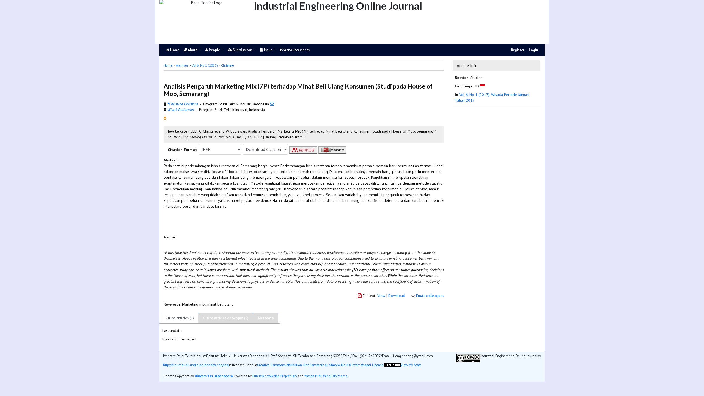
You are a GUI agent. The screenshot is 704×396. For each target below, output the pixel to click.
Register (517, 50)
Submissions (242, 50)
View (381, 295)
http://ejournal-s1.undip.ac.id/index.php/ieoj (196, 365)
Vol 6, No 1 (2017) (205, 65)
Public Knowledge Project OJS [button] (274, 376)
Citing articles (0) (180, 318)
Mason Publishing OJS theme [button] (326, 376)
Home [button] (168, 65)
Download (396, 295)
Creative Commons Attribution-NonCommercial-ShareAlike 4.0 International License (320, 365)
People (214, 50)
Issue (268, 50)
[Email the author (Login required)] (272, 103)
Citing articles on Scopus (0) (226, 318)
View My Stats (411, 365)
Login (533, 50)
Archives (182, 65)
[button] (165, 117)
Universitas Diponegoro (214, 376)
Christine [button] (227, 65)
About (193, 50)
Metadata (266, 318)
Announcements (297, 50)
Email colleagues (430, 295)
